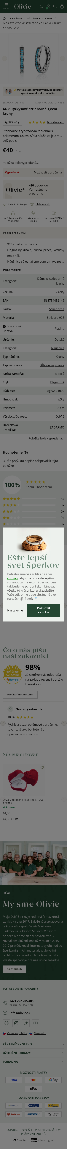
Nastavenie (15, 610)
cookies (12, 578)
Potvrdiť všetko (43, 610)
